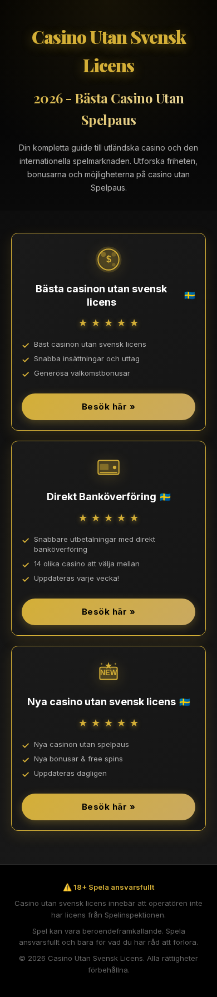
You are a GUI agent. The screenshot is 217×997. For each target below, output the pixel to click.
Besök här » (109, 406)
